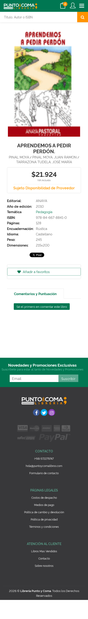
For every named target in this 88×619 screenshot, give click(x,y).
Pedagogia (44, 211)
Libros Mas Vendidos (44, 551)
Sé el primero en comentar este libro (41, 306)
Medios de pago (44, 505)
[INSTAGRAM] (51, 412)
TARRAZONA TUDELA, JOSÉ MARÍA (44, 161)
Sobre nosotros (44, 565)
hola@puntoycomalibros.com (44, 466)
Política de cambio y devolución (44, 512)
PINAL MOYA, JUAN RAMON (54, 157)
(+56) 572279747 (44, 458)
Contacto (44, 558)
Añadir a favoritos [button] (36, 271)
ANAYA (41, 200)
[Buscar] (82, 17)
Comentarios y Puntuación (35, 293)
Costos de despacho (44, 497)
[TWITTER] (44, 412)
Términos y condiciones (44, 526)
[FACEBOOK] (36, 412)
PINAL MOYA (19, 157)
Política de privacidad (44, 519)
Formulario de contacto (44, 473)
